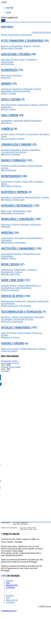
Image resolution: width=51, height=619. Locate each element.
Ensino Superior (35, 166)
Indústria (7, 232)
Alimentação (9, 70)
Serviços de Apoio (12, 296)
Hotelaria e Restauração (17, 205)
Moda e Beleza (10, 264)
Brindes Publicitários (31, 150)
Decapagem (19, 238)
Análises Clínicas (8, 286)
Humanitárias (7, 256)
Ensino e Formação (13, 160)
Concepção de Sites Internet (13, 152)
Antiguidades (7, 121)
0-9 (33, 32)
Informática (39, 317)
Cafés (28, 211)
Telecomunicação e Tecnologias (21, 311)
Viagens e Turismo (12, 343)
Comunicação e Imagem (16, 144)
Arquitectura (35, 224)
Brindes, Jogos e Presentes (13, 134)
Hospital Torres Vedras (11, 367)
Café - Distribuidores (16, 211)
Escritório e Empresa (14, 192)
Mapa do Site (12, 585)
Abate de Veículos (9, 333)
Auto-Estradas (24, 333)
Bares (3, 211)
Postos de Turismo (9, 351)
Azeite (9, 75)
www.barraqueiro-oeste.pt (10, 363)
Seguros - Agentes (32, 46)
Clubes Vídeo (28, 182)
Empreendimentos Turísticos (33, 349)
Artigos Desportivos (32, 121)
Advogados (32, 301)
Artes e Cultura (11, 99)
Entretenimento (11, 176)
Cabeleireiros (7, 270)
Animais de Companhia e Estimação (17, 89)
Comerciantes (32, 134)
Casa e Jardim (9, 115)
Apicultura (5, 59)
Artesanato (18, 121)
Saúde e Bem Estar (12, 280)
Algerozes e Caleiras (10, 224)
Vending (45, 197)
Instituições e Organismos (18, 248)
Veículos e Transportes (15, 327)
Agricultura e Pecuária (16, 54)
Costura (18, 272)
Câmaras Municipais (31, 254)
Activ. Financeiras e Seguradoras (22, 40)
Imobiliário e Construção (17, 219)
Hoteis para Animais (21, 91)
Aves (3, 75)
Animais (6, 83)
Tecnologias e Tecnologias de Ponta (17, 319)
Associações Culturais (27, 105)
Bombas (14, 59)
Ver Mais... (5, 371)
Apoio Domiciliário (23, 288)
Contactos (10, 587)
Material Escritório (33, 197)
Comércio (7, 129)
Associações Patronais (11, 254)
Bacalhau (17, 75)
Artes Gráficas (7, 238)
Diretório (9, 581)
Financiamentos (16, 46)
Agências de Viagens (10, 349)
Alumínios (24, 224)
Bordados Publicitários (11, 150)
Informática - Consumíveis (12, 197)
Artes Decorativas (9, 105)
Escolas (4, 168)
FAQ (8, 583)
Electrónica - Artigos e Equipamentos (17, 317)
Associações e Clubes (11, 182)
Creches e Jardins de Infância (14, 166)
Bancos (4, 46)
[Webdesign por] (9, 611)
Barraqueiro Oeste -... (10, 361)
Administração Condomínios (13, 301)
